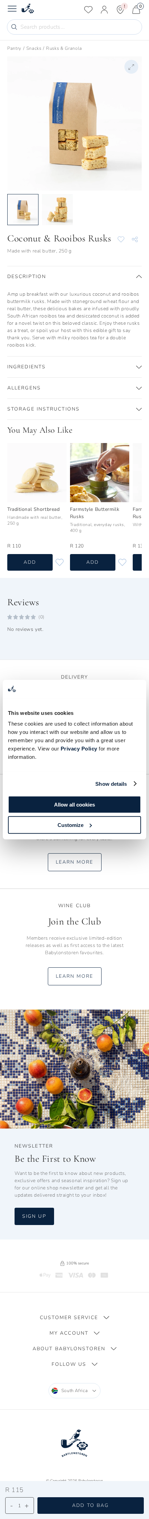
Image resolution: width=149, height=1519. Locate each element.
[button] (74, 276)
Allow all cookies (74, 805)
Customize (71, 825)
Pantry (14, 48)
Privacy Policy (79, 749)
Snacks (34, 48)
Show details (111, 783)
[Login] (104, 9)
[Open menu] (12, 9)
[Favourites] (88, 9)
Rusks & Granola (64, 48)
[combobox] (74, 1390)
